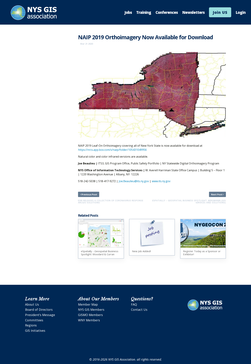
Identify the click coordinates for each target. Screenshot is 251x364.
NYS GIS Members (91, 309)
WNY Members (89, 320)
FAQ (134, 304)
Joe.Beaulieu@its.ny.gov (134, 181)
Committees (34, 320)
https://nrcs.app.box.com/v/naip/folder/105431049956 (112, 150)
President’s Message (40, 315)
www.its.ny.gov (161, 181)
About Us (32, 304)
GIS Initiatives (35, 330)
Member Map (88, 304)
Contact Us (139, 309)
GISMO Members (90, 315)
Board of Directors (39, 309)
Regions (31, 325)
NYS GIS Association (121, 359)
